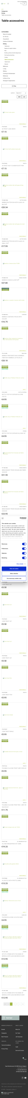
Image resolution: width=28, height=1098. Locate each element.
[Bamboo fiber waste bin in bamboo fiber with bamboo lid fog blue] (14, 339)
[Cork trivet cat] (14, 604)
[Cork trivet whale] (14, 715)
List (24, 97)
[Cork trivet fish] (14, 678)
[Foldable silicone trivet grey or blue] (14, 751)
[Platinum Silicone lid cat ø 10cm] (14, 900)
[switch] (24, 548)
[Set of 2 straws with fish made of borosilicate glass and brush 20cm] (14, 937)
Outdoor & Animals (8, 41)
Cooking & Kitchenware (9, 73)
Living (4, 68)
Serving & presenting (9, 55)
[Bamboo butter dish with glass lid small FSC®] (14, 224)
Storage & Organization (9, 80)
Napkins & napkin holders (10, 48)
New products (4, 1036)
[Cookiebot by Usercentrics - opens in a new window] (20, 518)
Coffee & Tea (6, 78)
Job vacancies (19, 1036)
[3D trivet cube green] (14, 112)
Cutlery (6, 57)
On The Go (5, 36)
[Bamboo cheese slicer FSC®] (14, 263)
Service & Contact (20, 1050)
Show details (20, 564)
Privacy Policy (4, 1048)
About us (18, 1029)
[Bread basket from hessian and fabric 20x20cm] (14, 492)
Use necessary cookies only (14, 578)
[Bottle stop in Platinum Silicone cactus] (14, 378)
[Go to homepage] (3, 3)
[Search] (21, 3)
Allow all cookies (14, 568)
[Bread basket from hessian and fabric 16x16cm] (14, 453)
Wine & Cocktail (7, 34)
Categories (4, 11)
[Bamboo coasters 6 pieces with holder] (14, 300)
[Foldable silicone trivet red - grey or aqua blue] (14, 788)
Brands (3, 1029)
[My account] (25, 3)
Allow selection (14, 573)
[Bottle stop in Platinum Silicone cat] (14, 416)
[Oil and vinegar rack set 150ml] (14, 827)
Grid (19, 97)
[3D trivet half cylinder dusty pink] (14, 149)
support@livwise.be (22, 1068)
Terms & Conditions (6, 1045)
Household (6, 39)
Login (17, 1046)
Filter (14, 86)
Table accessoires (6, 15)
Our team (18, 1033)
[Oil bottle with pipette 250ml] (14, 864)
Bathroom (5, 66)
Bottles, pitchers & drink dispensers (12, 52)
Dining (3, 13)
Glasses (6, 64)
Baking (4, 71)
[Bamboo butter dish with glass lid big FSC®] (14, 185)
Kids (5, 50)
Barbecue (5, 76)
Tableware (6, 46)
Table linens (7, 61)
